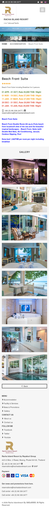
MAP (36, 466)
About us (7, 418)
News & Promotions (11, 407)
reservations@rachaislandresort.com (18, 112)
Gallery (7, 411)
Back (25, 386)
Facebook (8, 430)
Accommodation (10, 399)
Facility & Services (11, 403)
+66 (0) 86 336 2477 (12, 2)
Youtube (7, 437)
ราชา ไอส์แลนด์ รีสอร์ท (11, 23)
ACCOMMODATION (18, 44)
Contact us (8, 422)
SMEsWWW (31, 502)
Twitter (6, 433)
